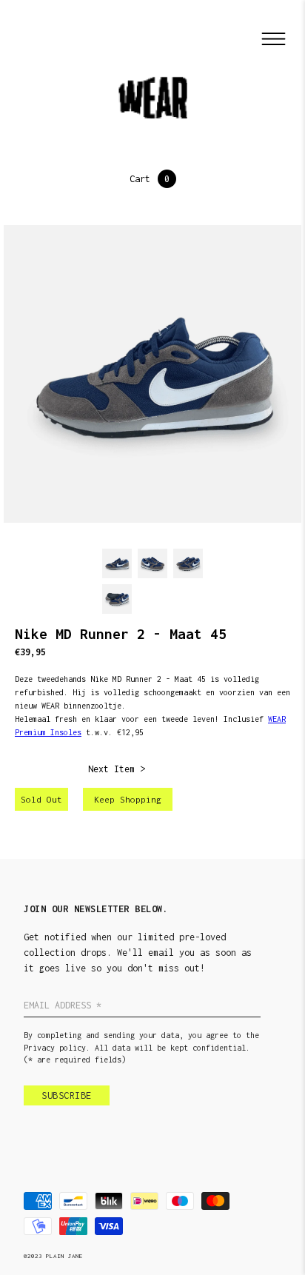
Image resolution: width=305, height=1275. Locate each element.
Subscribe (66, 1095)
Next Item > (116, 768)
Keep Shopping (127, 799)
